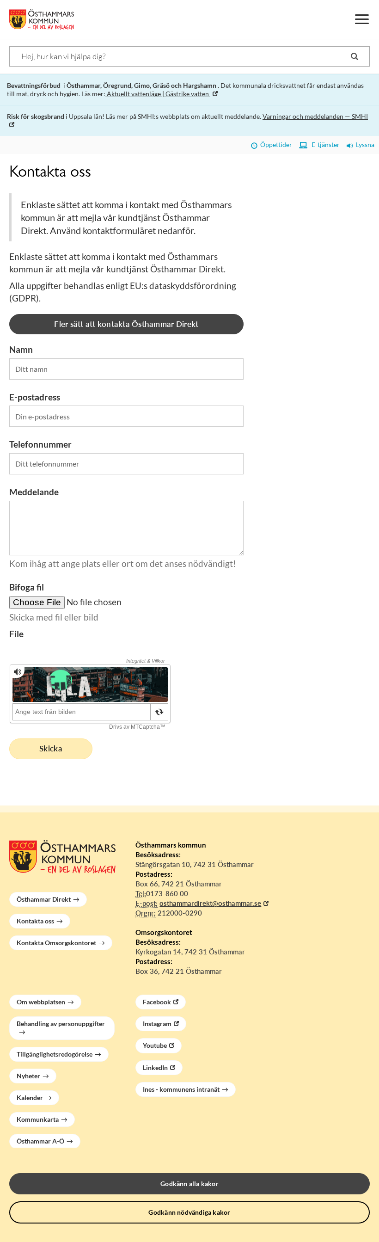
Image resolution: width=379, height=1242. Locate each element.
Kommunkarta (38, 1119)
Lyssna (363, 144)
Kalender (30, 1097)
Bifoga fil (26, 587)
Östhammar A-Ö (40, 1141)
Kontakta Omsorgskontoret (56, 943)
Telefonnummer (40, 444)
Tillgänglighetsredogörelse (54, 1054)
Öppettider (274, 144)
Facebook (157, 1002)
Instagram (157, 1023)
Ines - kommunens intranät (181, 1089)
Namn (21, 349)
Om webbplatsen (41, 1002)
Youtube (155, 1045)
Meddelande (34, 491)
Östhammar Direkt (44, 899)
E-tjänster (323, 144)
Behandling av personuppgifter (61, 1023)
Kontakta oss (35, 921)
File (16, 633)
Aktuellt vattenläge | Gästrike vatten (157, 94)
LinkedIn (155, 1067)
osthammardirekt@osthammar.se (210, 903)
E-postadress (34, 397)
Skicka (50, 748)
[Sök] (354, 56)
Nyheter (28, 1076)
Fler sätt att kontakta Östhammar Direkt (126, 324)
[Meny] (362, 19)
